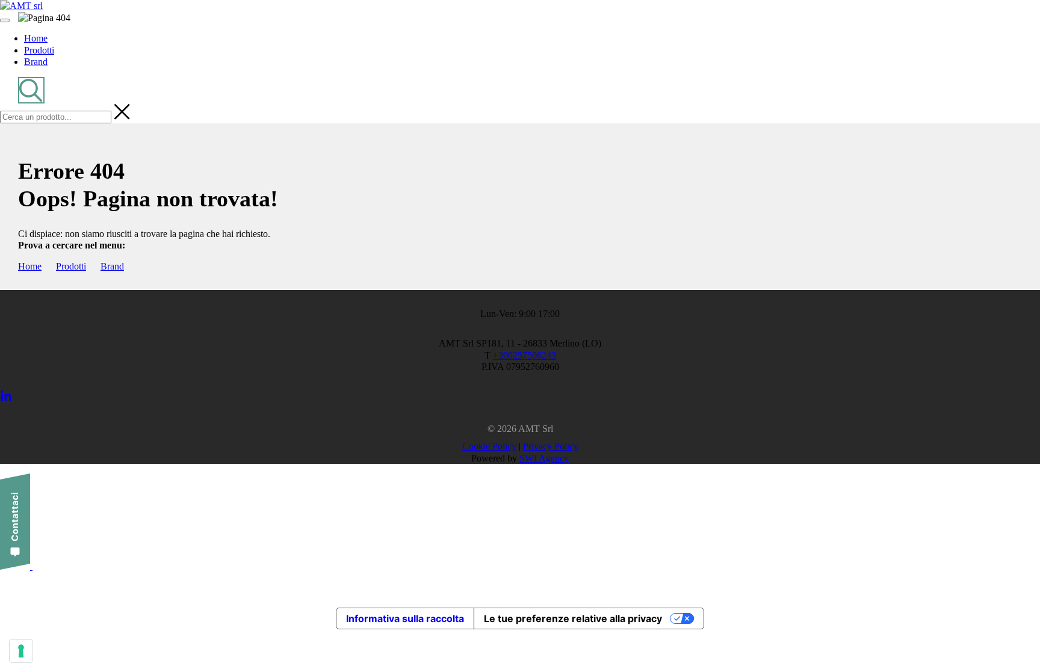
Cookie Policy (489, 446)
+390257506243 (524, 355)
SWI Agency (544, 458)
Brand (112, 266)
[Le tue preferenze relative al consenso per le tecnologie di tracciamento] (21, 651)
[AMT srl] (21, 6)
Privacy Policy (550, 446)
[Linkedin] (6, 399)
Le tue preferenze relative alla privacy (573, 618)
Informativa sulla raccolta (405, 618)
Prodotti (71, 266)
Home (30, 266)
